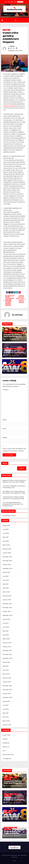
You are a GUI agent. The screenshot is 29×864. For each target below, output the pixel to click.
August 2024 (6, 619)
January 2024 (7, 646)
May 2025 (5, 584)
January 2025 (7, 599)
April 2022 (6, 717)
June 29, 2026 (9, 835)
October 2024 (7, 611)
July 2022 (5, 705)
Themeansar (14, 857)
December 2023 (7, 650)
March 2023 (6, 674)
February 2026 (7, 549)
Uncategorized (7, 758)
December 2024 (7, 603)
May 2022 (5, 713)
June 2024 (6, 627)
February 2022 (7, 725)
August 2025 (6, 572)
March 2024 (6, 639)
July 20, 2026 (9, 802)
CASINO (4, 29)
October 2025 (7, 564)
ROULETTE (6, 747)
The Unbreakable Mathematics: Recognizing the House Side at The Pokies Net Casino (13, 504)
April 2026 (6, 541)
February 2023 (7, 678)
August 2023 (6, 662)
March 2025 (6, 592)
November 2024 (7, 607)
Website (5, 437)
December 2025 (7, 556)
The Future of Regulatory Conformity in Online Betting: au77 (14, 352)
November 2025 (7, 560)
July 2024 (6, 623)
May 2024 (6, 631)
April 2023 (6, 670)
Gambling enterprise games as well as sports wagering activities (20, 299)
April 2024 (6, 635)
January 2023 (7, 682)
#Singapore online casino (15, 50)
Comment (6, 389)
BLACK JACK (6, 735)
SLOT (9, 29)
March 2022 (6, 721)
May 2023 (5, 666)
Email (5, 428)
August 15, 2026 (10, 785)
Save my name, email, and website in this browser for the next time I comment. (14, 450)
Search (4, 463)
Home (14, 860)
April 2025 (6, 588)
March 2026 (6, 545)
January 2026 (7, 553)
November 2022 (7, 689)
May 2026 (5, 537)
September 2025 (7, 568)
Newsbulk (23, 855)
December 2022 (7, 685)
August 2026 (6, 525)
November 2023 (7, 654)
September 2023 (7, 658)
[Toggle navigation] (15, 20)
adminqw (12, 46)
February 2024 (7, 642)
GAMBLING (11, 332)
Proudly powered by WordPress (9, 855)
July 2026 (5, 529)
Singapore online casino (10, 106)
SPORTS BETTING (21, 332)
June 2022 (6, 709)
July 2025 (5, 576)
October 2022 (7, 693)
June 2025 (6, 580)
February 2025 (7, 596)
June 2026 (6, 533)
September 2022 (7, 697)
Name (5, 419)
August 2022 (6, 701)
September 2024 (7, 615)
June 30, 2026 (9, 819)
